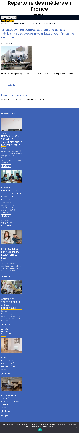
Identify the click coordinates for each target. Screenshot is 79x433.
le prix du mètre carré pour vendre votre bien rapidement (34, 23)
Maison (4, 355)
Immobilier (5, 393)
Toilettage (5, 296)
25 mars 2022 (7, 43)
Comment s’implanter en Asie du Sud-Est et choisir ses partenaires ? (11, 193)
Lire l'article (6, 166)
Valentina (12, 85)
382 (6, 221)
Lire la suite (6, 373)
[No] (76, 427)
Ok (40, 430)
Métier (4, 185)
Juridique (5, 133)
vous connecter (16, 99)
